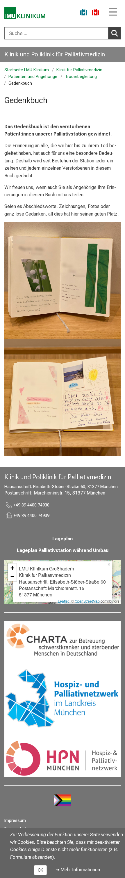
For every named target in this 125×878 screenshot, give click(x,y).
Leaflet (63, 600)
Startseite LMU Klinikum (26, 69)
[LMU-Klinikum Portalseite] (24, 13)
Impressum (15, 820)
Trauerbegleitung (81, 76)
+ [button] (12, 568)
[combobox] (62, 33)
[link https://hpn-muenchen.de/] (62, 757)
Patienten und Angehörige (32, 76)
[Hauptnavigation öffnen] (113, 12)
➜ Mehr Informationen (78, 869)
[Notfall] (95, 13)
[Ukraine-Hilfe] (83, 13)
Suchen (114, 33)
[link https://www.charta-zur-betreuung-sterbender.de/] (62, 640)
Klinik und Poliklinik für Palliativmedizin (54, 54)
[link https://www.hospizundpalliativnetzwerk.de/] (62, 699)
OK (40, 870)
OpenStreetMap (87, 600)
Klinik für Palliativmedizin (79, 69)
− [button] (12, 576)
